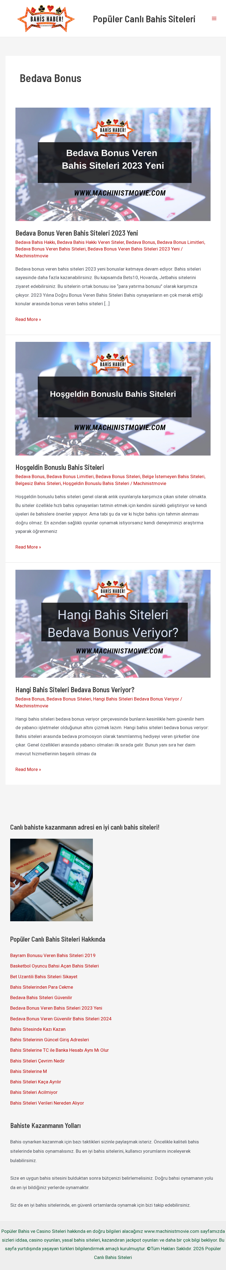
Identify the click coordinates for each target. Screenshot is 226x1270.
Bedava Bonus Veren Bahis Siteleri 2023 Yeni (76, 232)
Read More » (28, 320)
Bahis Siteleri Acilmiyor (34, 1092)
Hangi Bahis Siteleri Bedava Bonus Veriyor (136, 699)
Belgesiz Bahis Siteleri (38, 483)
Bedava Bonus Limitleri (180, 242)
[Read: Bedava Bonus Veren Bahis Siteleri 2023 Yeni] (112, 164)
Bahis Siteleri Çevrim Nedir (37, 1061)
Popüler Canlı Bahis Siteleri (144, 18)
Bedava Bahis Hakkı (35, 242)
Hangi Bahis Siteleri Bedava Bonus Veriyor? (74, 689)
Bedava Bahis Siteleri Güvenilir (41, 997)
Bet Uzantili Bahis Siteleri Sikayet (43, 976)
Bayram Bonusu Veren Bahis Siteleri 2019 (53, 955)
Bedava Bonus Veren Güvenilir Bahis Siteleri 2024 (61, 1018)
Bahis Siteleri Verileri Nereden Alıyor (47, 1103)
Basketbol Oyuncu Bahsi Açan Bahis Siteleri (54, 966)
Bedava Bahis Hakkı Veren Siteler (90, 242)
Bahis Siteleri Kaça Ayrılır (35, 1081)
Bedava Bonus (140, 242)
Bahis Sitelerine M (28, 1071)
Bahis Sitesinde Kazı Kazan (38, 1029)
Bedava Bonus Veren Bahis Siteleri (50, 249)
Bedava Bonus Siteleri (118, 476)
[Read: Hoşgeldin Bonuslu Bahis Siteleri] (112, 398)
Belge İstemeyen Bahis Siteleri (173, 476)
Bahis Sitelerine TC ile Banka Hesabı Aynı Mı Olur (59, 1050)
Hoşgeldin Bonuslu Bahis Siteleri (59, 467)
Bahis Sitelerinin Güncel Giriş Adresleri (49, 1039)
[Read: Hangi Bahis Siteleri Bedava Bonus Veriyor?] (112, 623)
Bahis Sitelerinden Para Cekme (41, 987)
